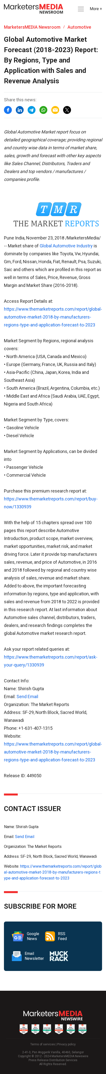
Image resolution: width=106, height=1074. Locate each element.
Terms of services (42, 1044)
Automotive (79, 27)
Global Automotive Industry (66, 245)
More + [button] (96, 8)
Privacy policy (66, 1044)
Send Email (27, 696)
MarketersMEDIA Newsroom (32, 27)
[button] (80, 9)
